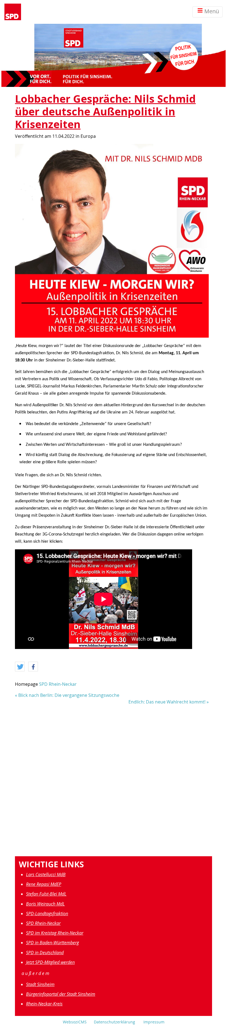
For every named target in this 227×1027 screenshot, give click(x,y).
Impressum (153, 1022)
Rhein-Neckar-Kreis (44, 1004)
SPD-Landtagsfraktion (47, 913)
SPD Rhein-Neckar (58, 684)
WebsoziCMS (75, 1022)
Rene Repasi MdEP (43, 884)
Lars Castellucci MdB (46, 874)
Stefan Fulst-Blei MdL (46, 894)
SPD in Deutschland (45, 953)
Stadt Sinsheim (40, 984)
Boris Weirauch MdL (45, 904)
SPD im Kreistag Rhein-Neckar (54, 933)
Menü (211, 11)
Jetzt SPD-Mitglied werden (50, 962)
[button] (19, 667)
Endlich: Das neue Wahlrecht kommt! (166, 702)
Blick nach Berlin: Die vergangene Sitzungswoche (68, 695)
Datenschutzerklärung (114, 1022)
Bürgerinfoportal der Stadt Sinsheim (60, 994)
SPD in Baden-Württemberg (52, 943)
